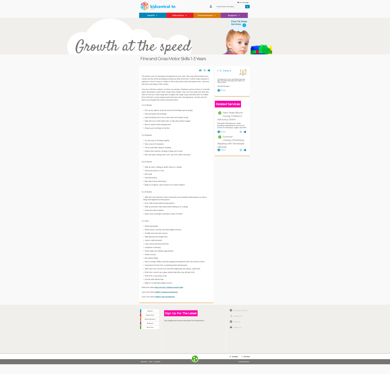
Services (245, 33)
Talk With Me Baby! (223, 86)
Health (151, 15)
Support (233, 15)
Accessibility (157, 361)
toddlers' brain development (165, 297)
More (223, 90)
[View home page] (145, 5)
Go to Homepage (244, 2)
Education (179, 15)
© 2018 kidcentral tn (243, 361)
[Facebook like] (209, 70)
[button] (157, 15)
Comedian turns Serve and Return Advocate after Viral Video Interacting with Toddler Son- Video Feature (231, 80)
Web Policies (144, 361)
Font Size (246, 356)
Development (206, 15)
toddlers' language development (166, 292)
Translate (235, 356)
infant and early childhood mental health (169, 287)
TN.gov (151, 361)
